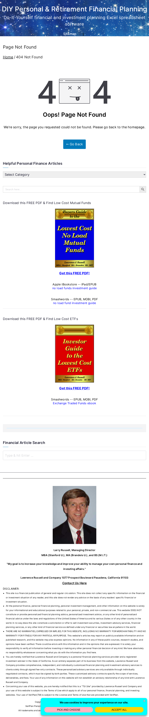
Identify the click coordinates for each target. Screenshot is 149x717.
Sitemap (69, 34)
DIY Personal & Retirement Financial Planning (74, 9)
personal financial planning (87, 657)
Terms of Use (54, 690)
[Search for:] (74, 455)
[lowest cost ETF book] (74, 353)
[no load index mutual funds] (74, 238)
